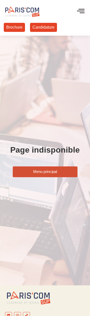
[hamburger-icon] (80, 11)
